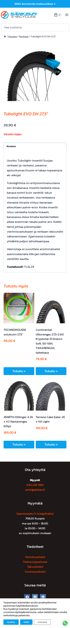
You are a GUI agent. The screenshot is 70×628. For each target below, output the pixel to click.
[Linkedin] (43, 597)
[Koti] (5, 36)
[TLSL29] (35, 70)
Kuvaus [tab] (11, 146)
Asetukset (42, 622)
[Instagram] (35, 597)
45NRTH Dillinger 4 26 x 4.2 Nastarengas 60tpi (18, 421)
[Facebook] (27, 597)
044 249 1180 (35, 485)
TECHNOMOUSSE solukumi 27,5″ (15, 332)
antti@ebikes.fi (35, 489)
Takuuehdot (35, 566)
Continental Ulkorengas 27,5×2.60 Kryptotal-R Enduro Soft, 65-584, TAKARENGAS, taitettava (50, 341)
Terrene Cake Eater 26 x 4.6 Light (50, 419)
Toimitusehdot (35, 557)
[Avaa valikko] (66, 15)
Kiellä (26, 622)
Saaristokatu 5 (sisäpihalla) (35, 513)
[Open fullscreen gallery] (62, 97)
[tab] (35, 97)
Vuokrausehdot (35, 571)
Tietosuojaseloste (35, 561)
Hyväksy (11, 622)
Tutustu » (19, 371)
